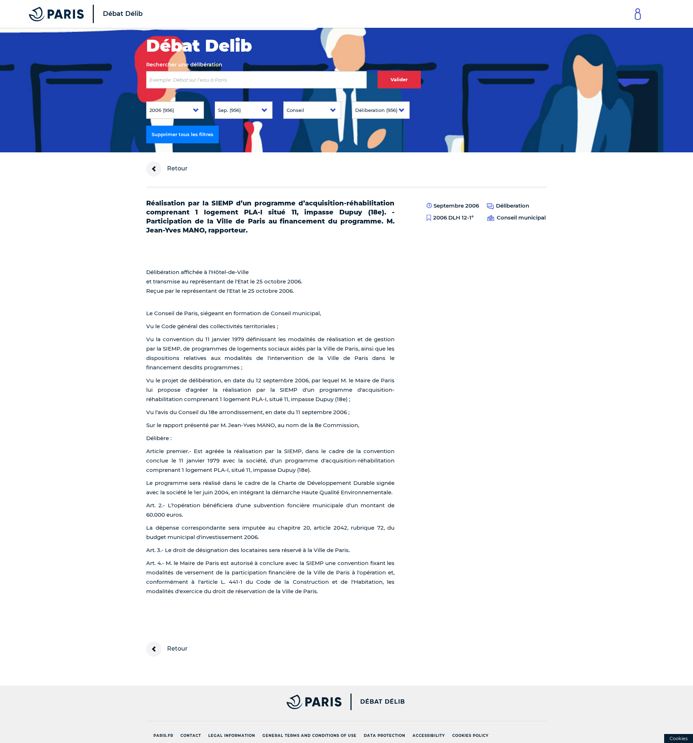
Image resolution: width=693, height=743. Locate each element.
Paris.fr (163, 735)
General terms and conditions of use (309, 735)
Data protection (384, 735)
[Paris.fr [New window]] (241, 702)
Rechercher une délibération (184, 65)
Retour (177, 168)
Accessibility (429, 735)
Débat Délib (382, 702)
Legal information (231, 735)
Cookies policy (470, 735)
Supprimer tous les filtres (182, 134)
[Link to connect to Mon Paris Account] (638, 14)
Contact (190, 735)
